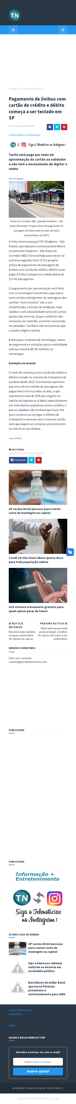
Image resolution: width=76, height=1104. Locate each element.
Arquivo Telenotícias (20, 1010)
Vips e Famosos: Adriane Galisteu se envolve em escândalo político (45, 967)
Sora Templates (40, 1098)
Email (12, 1025)
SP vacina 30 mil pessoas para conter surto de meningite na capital (35, 511)
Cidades (13, 88)
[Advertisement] (38, 62)
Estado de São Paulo (32, 88)
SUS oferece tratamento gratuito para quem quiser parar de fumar (36, 609)
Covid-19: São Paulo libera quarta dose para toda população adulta (36, 560)
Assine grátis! (38, 1071)
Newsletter (15, 1014)
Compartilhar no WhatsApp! (24, 135)
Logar (55, 1098)
